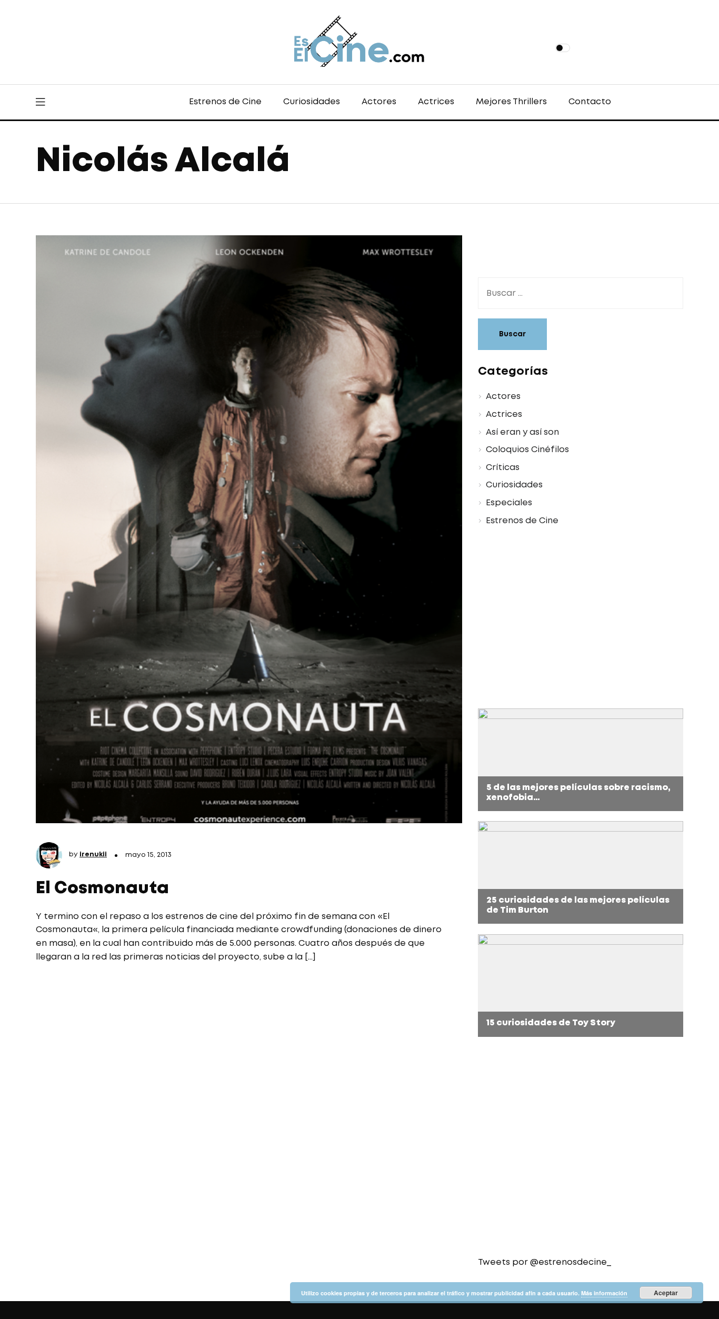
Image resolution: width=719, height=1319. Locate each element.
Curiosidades (311, 102)
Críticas (503, 468)
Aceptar (666, 1292)
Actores (379, 102)
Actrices (436, 102)
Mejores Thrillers (511, 102)
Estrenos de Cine (225, 102)
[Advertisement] (572, 619)
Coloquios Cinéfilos (527, 450)
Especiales (509, 503)
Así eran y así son (522, 432)
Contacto (589, 102)
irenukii (93, 854)
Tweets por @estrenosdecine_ (544, 1262)
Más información (604, 1293)
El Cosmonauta (102, 888)
